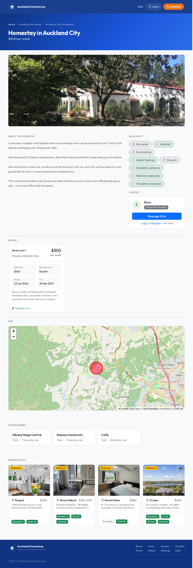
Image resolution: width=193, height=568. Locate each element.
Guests (165, 546)
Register (156, 223)
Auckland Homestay (30, 24)
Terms (139, 550)
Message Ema (157, 216)
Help (178, 550)
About (139, 546)
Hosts (151, 546)
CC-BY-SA (177, 408)
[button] (13, 331)
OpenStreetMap (150, 408)
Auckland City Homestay (59, 24)
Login (144, 223)
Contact (180, 546)
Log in (155, 6)
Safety (151, 550)
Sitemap (165, 550)
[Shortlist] (46, 468)
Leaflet (124, 408)
